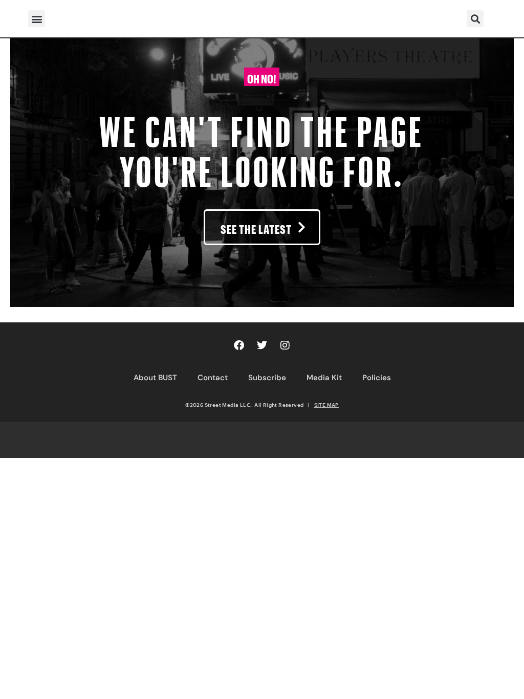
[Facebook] (239, 345)
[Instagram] (285, 345)
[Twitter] (262, 345)
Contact (213, 378)
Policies (376, 378)
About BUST (155, 378)
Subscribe (267, 378)
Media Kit (324, 378)
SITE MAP (326, 405)
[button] (36, 18)
